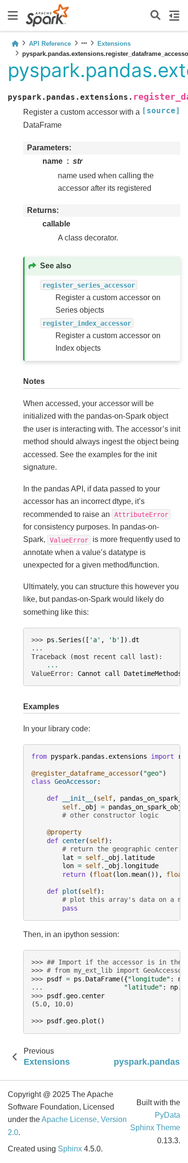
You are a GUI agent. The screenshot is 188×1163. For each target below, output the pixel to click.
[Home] (15, 44)
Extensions (114, 43)
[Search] (155, 15)
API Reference (50, 43)
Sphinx (70, 1149)
